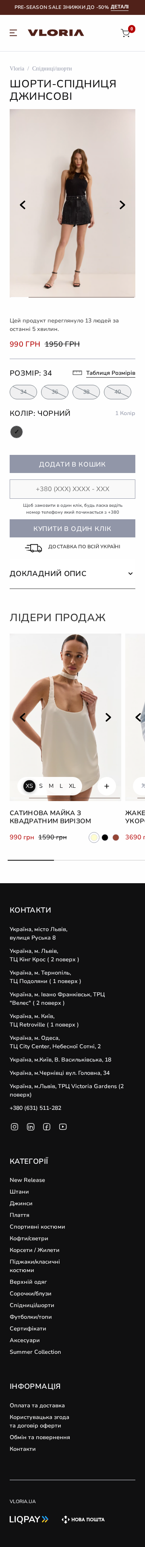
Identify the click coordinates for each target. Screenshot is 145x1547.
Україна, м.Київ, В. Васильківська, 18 (60, 1060)
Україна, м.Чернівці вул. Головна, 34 (60, 1073)
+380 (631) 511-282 (35, 1108)
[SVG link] (13, 34)
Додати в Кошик (72, 464)
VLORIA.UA (23, 1501)
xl (72, 786)
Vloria (17, 69)
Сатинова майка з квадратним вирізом (50, 817)
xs (29, 786)
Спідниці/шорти (52, 69)
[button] (72, 574)
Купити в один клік (72, 529)
